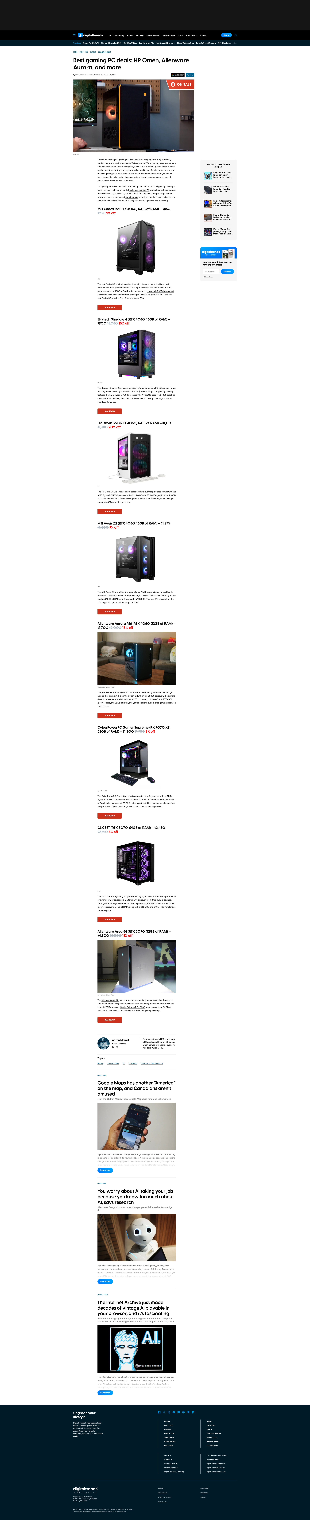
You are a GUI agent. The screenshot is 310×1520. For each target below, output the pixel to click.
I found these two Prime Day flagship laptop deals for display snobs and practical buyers (221, 191)
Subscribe (227, 271)
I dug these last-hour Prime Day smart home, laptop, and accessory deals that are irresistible (222, 177)
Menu (74, 35)
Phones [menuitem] (130, 35)
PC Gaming (133, 1063)
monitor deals (131, 197)
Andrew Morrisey (94, 75)
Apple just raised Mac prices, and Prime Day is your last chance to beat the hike (223, 204)
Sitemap (203, 1497)
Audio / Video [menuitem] (168, 35)
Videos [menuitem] (203, 35)
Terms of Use (162, 1501)
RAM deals (119, 193)
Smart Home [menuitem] (191, 35)
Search (236, 35)
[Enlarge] (173, 221)
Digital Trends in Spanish (216, 1468)
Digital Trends (86, 38)
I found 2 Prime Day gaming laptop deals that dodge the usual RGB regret (222, 233)
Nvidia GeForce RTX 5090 (132, 1007)
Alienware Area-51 (110, 1000)
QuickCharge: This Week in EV (152, 1063)
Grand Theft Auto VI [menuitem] (91, 43)
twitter (117, 1047)
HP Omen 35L (108, 491)
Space (209, 1429)
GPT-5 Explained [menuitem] (224, 43)
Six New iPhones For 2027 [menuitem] (111, 43)
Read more (105, 1170)
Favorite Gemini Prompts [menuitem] (206, 43)
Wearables (211, 1425)
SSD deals (134, 193)
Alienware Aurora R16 (111, 692)
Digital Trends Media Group (87, 1511)
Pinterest (183, 1412)
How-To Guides (212, 1441)
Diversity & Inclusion (164, 1497)
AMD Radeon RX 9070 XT (138, 799)
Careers (160, 1488)
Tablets (209, 1421)
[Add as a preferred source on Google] (178, 75)
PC (124, 1063)
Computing (168, 1425)
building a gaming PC (139, 190)
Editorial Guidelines (171, 1468)
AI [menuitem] (110, 35)
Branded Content (213, 1460)
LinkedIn (188, 1412)
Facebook (159, 1412)
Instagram (164, 1412)
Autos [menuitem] (180, 35)
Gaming (100, 1063)
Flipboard (193, 1412)
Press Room (204, 1492)
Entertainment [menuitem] (153, 35)
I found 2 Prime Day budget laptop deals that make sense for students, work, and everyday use (222, 220)
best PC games (146, 200)
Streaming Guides (214, 1433)
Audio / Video (169, 1433)
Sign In (226, 35)
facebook (113, 1047)
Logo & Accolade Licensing (174, 1472)
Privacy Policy (208, 277)
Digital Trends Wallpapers (216, 1464)
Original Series (212, 1445)
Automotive (168, 1445)
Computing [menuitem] (119, 35)
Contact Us (168, 1460)
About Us (167, 1456)
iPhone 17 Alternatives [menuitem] (185, 43)
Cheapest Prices (113, 1063)
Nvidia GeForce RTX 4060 (159, 287)
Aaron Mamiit (79, 75)
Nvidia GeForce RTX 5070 (163, 903)
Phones (167, 1421)
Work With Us (162, 1492)
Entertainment (169, 1441)
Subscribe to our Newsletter (217, 1456)
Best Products (212, 1437)
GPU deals (108, 193)
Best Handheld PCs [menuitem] (146, 43)
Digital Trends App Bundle (216, 1472)
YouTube (174, 1412)
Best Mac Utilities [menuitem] (130, 43)
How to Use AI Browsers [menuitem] (165, 43)
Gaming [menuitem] (139, 35)
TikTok (178, 1412)
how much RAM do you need (160, 291)
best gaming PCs (109, 173)
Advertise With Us (171, 1464)
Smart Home (169, 1437)
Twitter (169, 1412)
